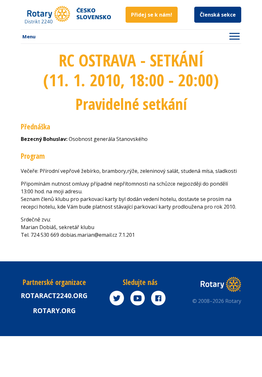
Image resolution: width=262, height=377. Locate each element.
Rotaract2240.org (54, 295)
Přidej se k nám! (151, 14)
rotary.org (54, 310)
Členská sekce (218, 14)
